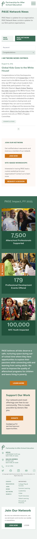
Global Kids (23, 78)
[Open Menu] (33, 3)
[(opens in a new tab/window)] (3, 470)
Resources (10, 484)
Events (8, 481)
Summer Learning (24, 488)
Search (8, 494)
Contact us (10, 424)
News (8, 489)
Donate (14, 418)
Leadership (22, 491)
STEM (20, 493)
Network (9, 491)
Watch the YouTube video (19, 111)
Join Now (13, 156)
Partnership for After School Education (15, 4)
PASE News (5, 38)
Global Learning (23, 498)
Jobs (7, 486)
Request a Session (16, 181)
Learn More (18, 383)
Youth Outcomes (23, 496)
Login (26, 525)
